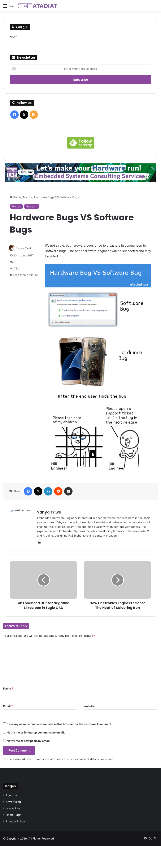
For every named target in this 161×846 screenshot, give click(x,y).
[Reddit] (58, 491)
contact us (13, 808)
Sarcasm (31, 206)
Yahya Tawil (23, 248)
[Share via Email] (68, 491)
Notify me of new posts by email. (29, 741)
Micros (27, 197)
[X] (38, 491)
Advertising (13, 801)
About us (12, 795)
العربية (13, 36)
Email (8, 706)
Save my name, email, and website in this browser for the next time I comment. (59, 724)
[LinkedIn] (48, 491)
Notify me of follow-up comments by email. (36, 732)
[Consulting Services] (80, 172)
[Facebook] (28, 491)
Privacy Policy (15, 821)
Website (89, 706)
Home (16, 197)
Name (8, 688)
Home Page (13, 814)
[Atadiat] (38, 6)
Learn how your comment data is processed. (85, 759)
